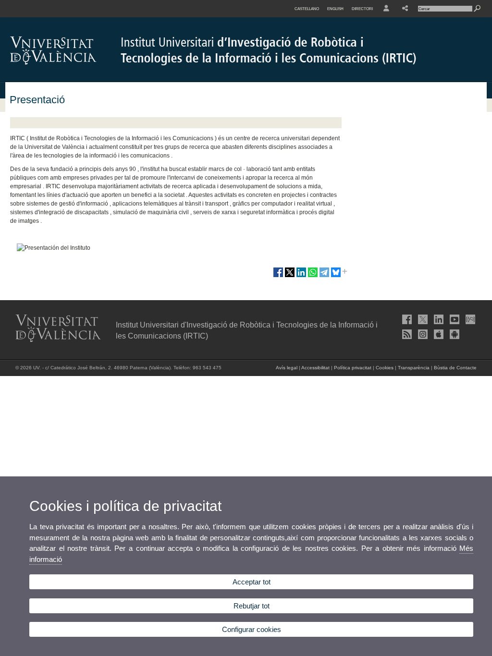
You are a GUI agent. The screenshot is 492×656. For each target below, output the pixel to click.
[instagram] (422, 334)
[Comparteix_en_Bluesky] (336, 276)
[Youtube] (453, 319)
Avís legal (286, 367)
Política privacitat (352, 367)
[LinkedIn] (437, 319)
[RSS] (406, 334)
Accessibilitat (315, 367)
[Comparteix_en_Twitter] (289, 276)
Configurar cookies (251, 629)
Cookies (385, 367)
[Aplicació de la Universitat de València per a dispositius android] (453, 334)
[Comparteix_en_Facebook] (278, 276)
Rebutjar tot (252, 606)
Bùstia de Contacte (455, 367)
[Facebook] (406, 319)
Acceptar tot (252, 582)
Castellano (307, 8)
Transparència (414, 367)
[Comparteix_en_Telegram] (324, 276)
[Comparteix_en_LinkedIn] (301, 276)
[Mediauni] (469, 319)
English (335, 8)
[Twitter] (422, 319)
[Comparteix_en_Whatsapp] (313, 276)
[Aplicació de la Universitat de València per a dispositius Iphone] (437, 334)
